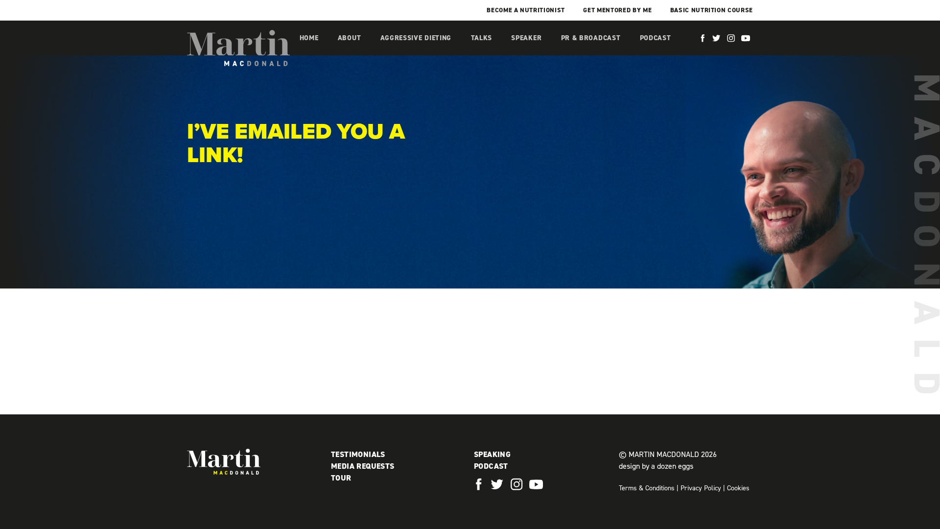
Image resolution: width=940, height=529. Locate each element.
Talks (482, 38)
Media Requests (363, 466)
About (349, 38)
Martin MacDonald (238, 48)
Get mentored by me (617, 10)
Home (309, 38)
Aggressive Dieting (416, 38)
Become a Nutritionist (526, 10)
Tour (341, 478)
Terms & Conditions (647, 488)
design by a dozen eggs (656, 466)
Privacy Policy (701, 488)
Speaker (526, 38)
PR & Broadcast (591, 38)
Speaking (492, 454)
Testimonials (358, 454)
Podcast (655, 38)
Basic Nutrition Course (711, 10)
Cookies (738, 488)
